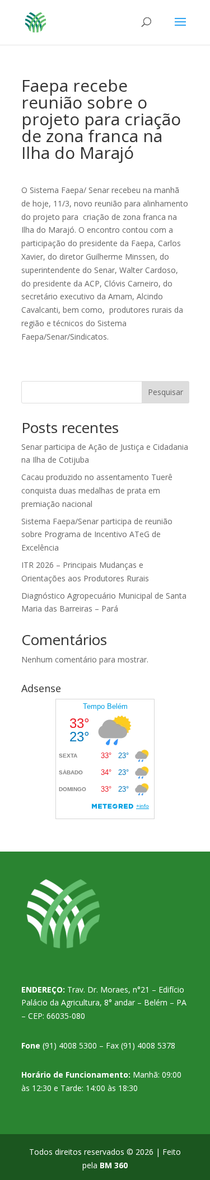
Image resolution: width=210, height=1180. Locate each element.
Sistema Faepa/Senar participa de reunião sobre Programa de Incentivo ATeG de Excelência (96, 534)
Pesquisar (165, 392)
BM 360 (114, 1165)
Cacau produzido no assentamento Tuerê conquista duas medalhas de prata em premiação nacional (96, 490)
